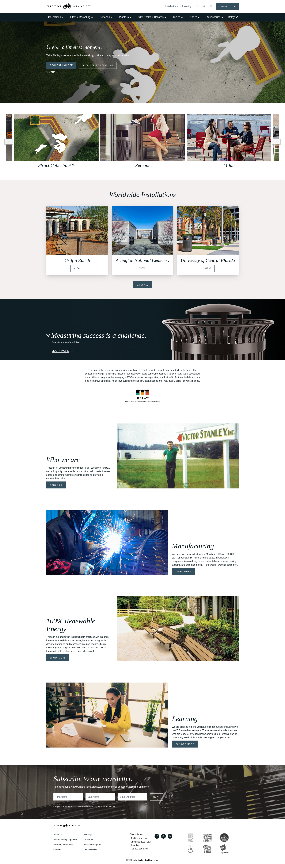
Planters (124, 17)
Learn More (183, 571)
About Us (56, 485)
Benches (105, 17)
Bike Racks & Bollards (150, 17)
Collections (54, 17)
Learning (186, 6)
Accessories (213, 17)
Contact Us (227, 6)
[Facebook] (157, 836)
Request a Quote (61, 65)
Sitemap (88, 834)
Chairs (193, 17)
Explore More (185, 744)
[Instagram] (163, 836)
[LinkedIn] (170, 836)
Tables (176, 17)
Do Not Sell (89, 839)
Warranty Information (63, 844)
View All (142, 284)
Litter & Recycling (80, 17)
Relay (231, 17)
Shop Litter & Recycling (98, 65)
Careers (57, 849)
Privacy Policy (90, 849)
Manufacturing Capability (65, 839)
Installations (171, 6)
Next (156, 797)
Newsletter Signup (92, 844)
